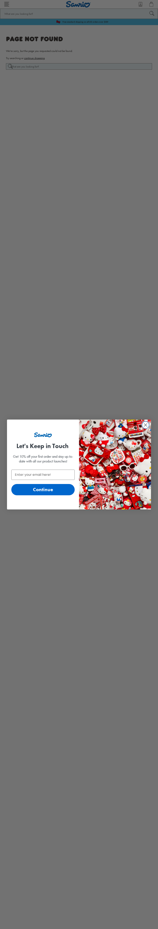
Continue (43, 489)
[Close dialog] (145, 425)
